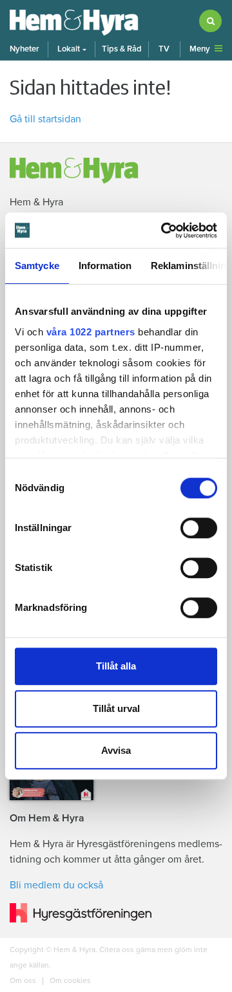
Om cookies (69, 980)
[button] (71, 49)
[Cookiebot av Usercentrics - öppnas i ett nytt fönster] (163, 230)
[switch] (198, 528)
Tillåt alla (116, 665)
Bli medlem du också (56, 885)
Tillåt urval (116, 708)
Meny (199, 49)
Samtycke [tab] (37, 265)
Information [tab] (105, 265)
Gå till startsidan (45, 119)
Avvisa (116, 750)
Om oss (24, 980)
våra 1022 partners (90, 331)
